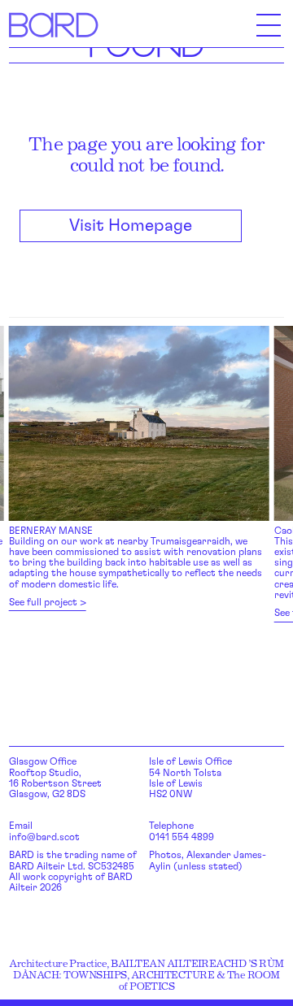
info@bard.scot (44, 837)
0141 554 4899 (181, 837)
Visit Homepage (130, 225)
